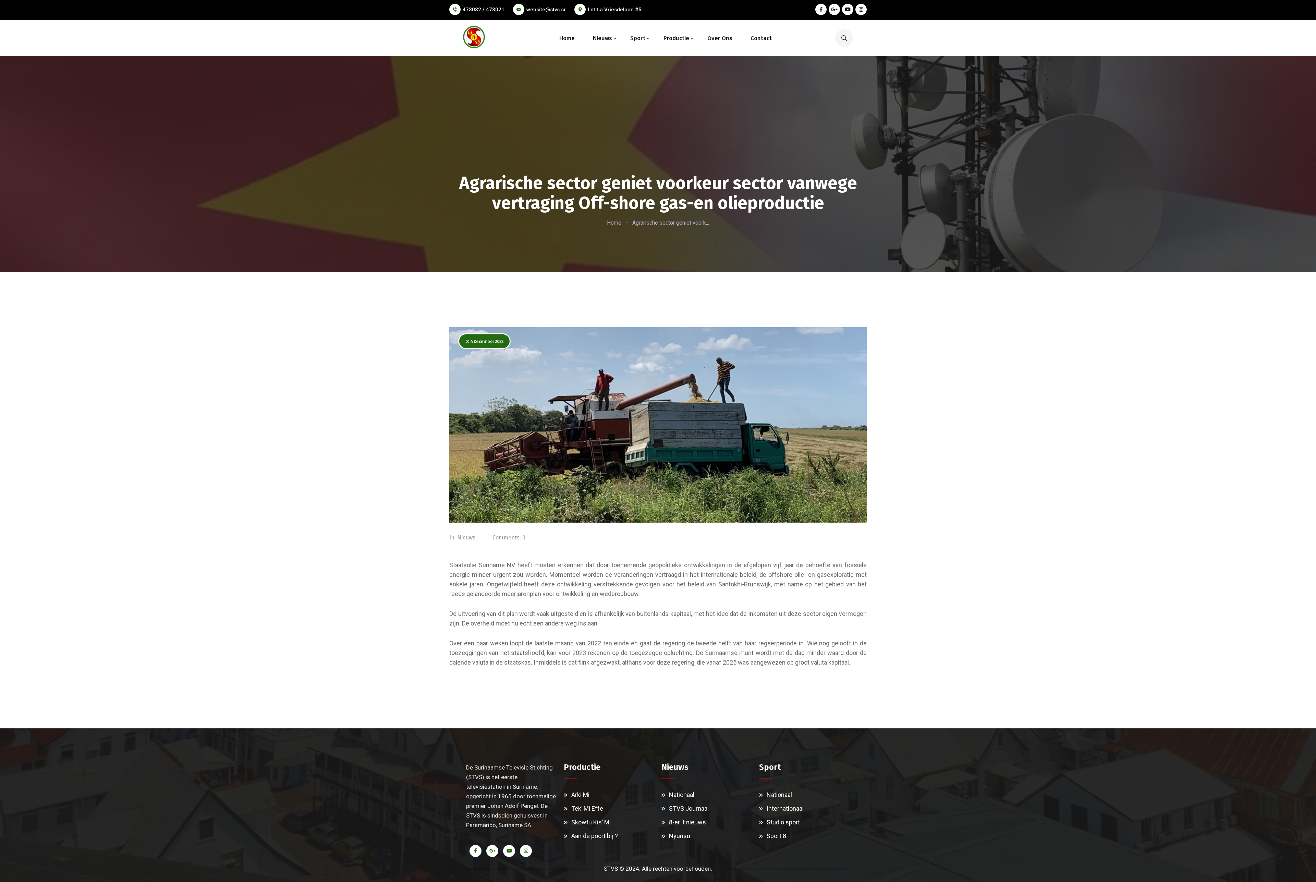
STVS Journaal (689, 808)
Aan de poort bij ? (594, 835)
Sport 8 (776, 835)
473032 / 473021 (483, 10)
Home (567, 38)
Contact (761, 38)
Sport (637, 38)
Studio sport (783, 822)
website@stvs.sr (546, 10)
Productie (676, 38)
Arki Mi (580, 794)
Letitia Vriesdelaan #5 (615, 10)
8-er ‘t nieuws (687, 822)
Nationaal (681, 794)
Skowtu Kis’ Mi (591, 822)
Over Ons (719, 38)
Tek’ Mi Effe (587, 808)
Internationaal (785, 808)
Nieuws (602, 38)
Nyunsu (679, 835)
